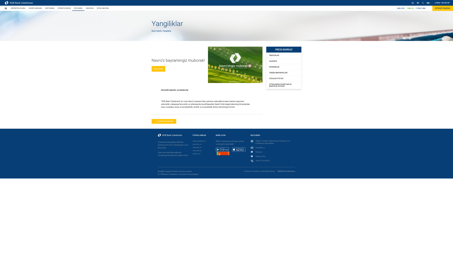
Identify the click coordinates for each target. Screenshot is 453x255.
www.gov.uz (197, 147)
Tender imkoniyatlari (278, 73)
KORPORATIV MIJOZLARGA (18, 8)
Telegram (258, 152)
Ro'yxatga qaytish (165, 121)
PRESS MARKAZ (78, 8)
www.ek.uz (197, 154)
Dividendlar (274, 67)
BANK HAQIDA (90, 8)
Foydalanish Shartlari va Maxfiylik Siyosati (280, 85)
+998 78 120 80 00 (262, 161)
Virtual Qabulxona (103, 8)
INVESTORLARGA (49, 8)
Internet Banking (442, 8)
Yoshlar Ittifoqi (276, 78)
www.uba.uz (197, 150)
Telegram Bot (260, 156)
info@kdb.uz (260, 148)
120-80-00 (442, 3)
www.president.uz (199, 141)
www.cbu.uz (197, 144)
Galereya (273, 61)
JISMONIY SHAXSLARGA (35, 8)
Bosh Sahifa (157, 31)
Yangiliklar (274, 55)
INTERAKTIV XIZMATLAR (64, 8)
